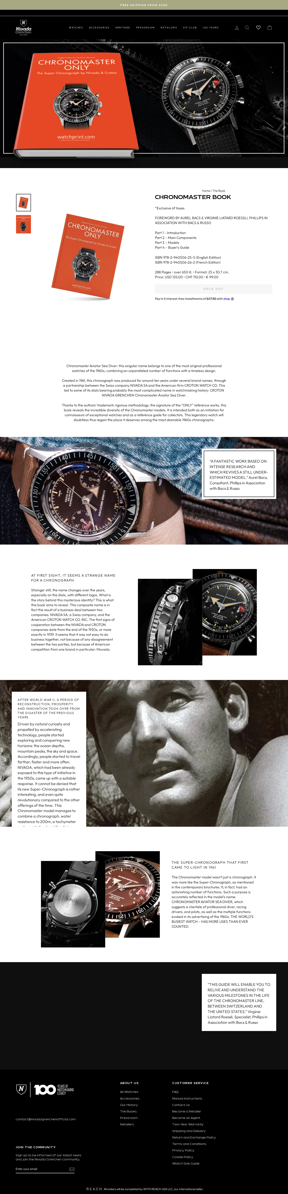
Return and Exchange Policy (194, 1137)
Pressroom (129, 1118)
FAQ (175, 1092)
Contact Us (181, 1105)
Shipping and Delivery (189, 1131)
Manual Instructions (187, 1098)
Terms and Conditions (189, 1144)
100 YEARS (211, 27)
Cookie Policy (182, 1157)
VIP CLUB (190, 27)
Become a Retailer (186, 1111)
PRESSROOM (145, 27)
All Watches (129, 1092)
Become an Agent (186, 1118)
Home (206, 191)
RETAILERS (169, 27)
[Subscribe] (71, 1169)
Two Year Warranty (188, 1124)
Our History (129, 1105)
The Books (128, 1111)
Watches (76, 27)
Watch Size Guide (185, 1163)
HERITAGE (123, 27)
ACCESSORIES (99, 27)
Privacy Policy (183, 1150)
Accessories (129, 1098)
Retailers (127, 1124)
